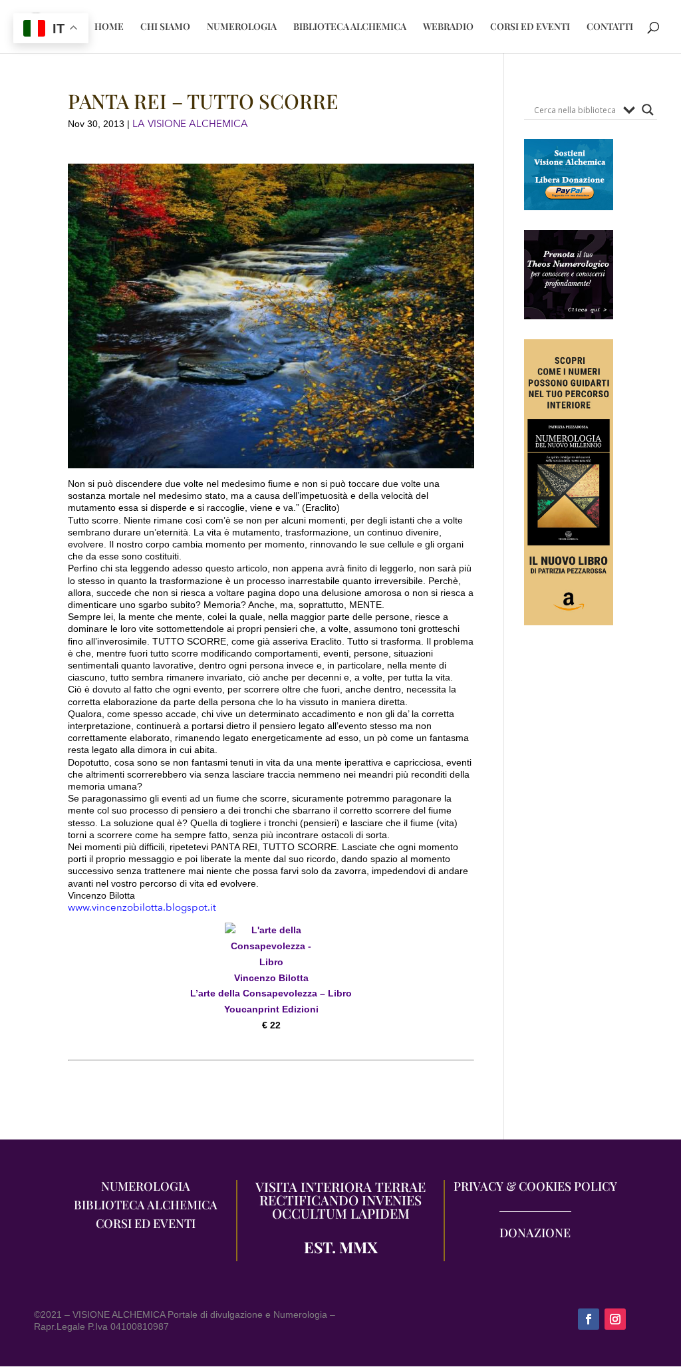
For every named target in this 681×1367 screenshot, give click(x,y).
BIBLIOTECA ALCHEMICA (349, 27)
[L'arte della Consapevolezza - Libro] (271, 962)
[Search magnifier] (647, 109)
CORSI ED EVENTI (530, 27)
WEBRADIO (448, 27)
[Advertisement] (568, 889)
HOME (109, 27)
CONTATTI (610, 27)
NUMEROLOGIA (242, 27)
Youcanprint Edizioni (271, 1009)
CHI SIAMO (165, 27)
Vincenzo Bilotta (271, 978)
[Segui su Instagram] (615, 1319)
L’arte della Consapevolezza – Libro (271, 993)
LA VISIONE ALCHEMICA (190, 123)
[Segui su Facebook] (588, 1319)
